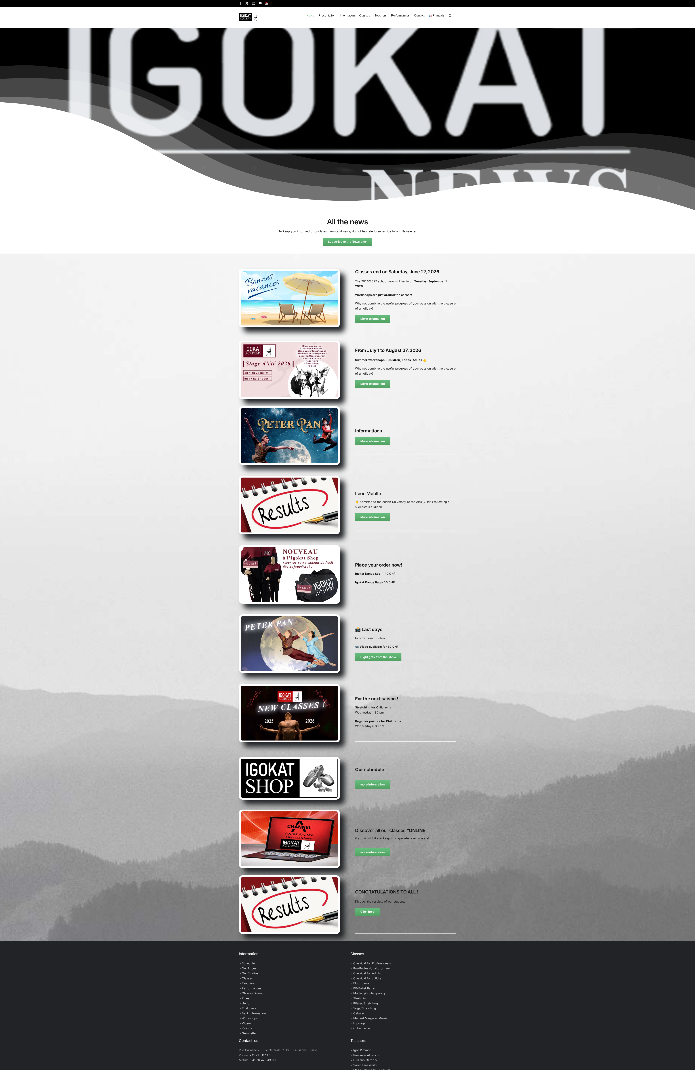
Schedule (248, 963)
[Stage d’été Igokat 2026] (289, 344)
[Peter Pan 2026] (289, 409)
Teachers (248, 983)
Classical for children (368, 978)
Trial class (249, 1008)
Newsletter (249, 1033)
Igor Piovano (362, 1050)
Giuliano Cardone (365, 1060)
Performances (251, 988)
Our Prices (249, 968)
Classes (247, 978)
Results (247, 1028)
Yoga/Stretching (364, 1008)
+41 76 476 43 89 (263, 1060)
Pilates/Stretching (365, 1003)
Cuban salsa (361, 1028)
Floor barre (361, 983)
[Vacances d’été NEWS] (289, 272)
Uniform (247, 1003)
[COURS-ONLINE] (289, 813)
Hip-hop (359, 1023)
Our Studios (250, 973)
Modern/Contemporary (369, 993)
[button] (450, 15)
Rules (245, 998)
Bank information (254, 1013)
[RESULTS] (289, 479)
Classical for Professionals (372, 963)
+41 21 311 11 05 (261, 1055)
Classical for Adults (367, 973)
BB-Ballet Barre (363, 988)
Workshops (250, 1018)
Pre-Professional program (371, 968)
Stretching (360, 998)
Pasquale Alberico (366, 1055)
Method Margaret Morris (370, 1018)
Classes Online (252, 993)
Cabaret (359, 1013)
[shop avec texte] (289, 760)
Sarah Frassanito (365, 1065)
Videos (246, 1023)
